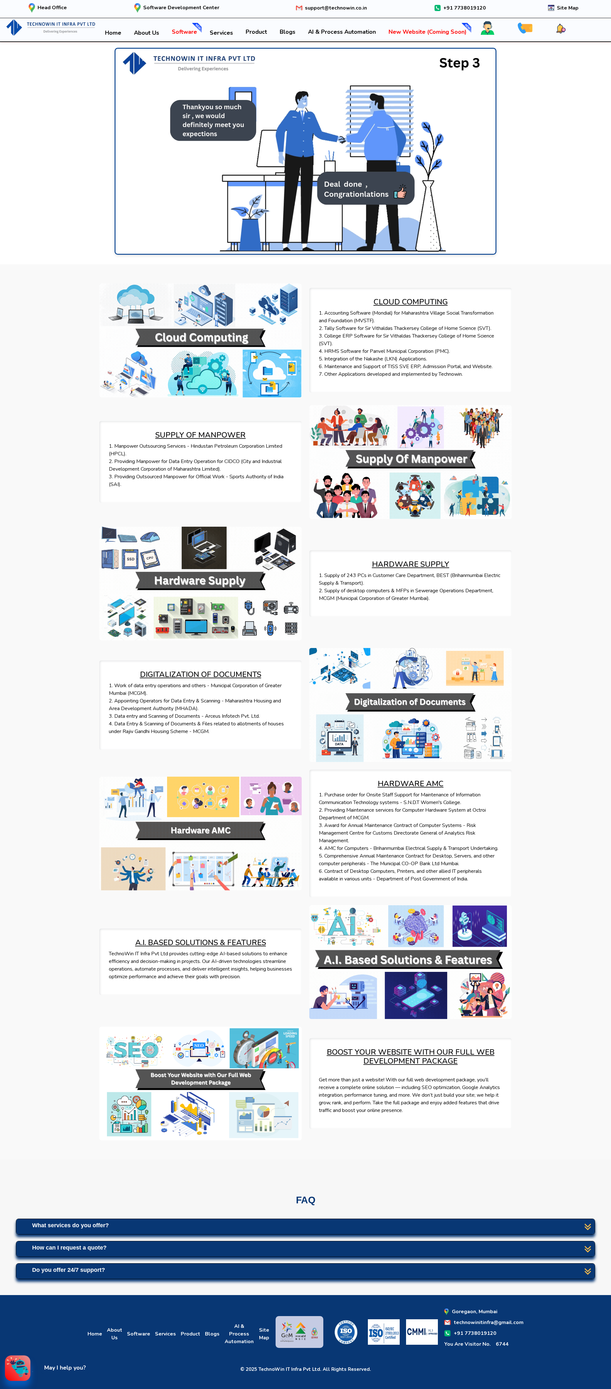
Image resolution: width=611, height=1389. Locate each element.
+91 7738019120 (464, 7)
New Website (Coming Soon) (428, 32)
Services (221, 33)
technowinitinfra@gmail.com (488, 1322)
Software (184, 32)
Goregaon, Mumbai (474, 1311)
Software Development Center (181, 7)
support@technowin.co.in (336, 7)
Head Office (52, 7)
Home (113, 33)
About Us (146, 33)
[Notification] (565, 24)
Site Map (568, 7)
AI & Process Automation (342, 32)
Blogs (287, 32)
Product (256, 32)
